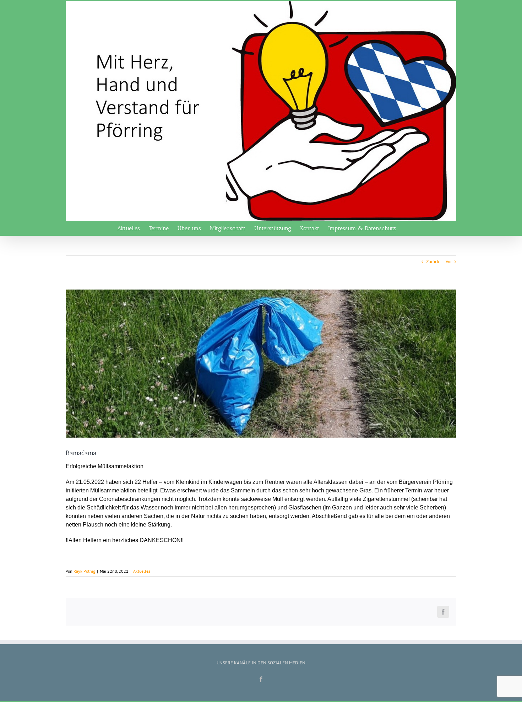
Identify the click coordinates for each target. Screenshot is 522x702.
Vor (449, 262)
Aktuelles (141, 571)
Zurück (432, 262)
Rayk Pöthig (84, 571)
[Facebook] (261, 679)
